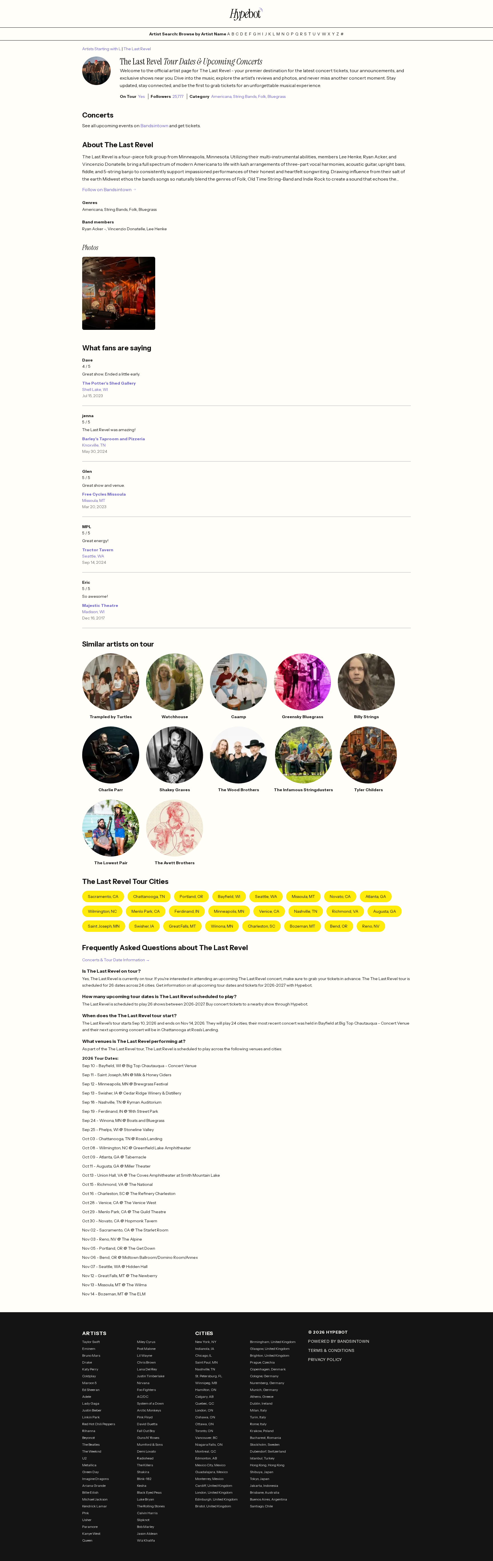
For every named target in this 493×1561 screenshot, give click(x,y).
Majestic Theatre (100, 605)
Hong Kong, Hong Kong (267, 1465)
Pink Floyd (145, 1417)
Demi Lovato (146, 1451)
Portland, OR (191, 896)
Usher (87, 1520)
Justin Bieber (92, 1410)
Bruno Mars (91, 1355)
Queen (87, 1540)
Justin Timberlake (150, 1376)
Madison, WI (93, 611)
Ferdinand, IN (187, 911)
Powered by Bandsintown (338, 1341)
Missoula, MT (93, 500)
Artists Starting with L (102, 48)
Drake (87, 1362)
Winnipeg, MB (206, 1383)
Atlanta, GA (375, 896)
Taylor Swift (91, 1342)
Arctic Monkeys (149, 1410)
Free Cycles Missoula (104, 494)
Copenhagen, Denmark (268, 1369)
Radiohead (145, 1458)
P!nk (85, 1513)
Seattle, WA (93, 556)
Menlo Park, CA (146, 911)
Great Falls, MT (182, 926)
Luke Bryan (145, 1499)
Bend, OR (338, 926)
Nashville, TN (305, 911)
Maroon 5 (89, 1383)
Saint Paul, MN (206, 1362)
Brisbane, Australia (264, 1492)
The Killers (145, 1465)
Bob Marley (145, 1526)
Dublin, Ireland (261, 1403)
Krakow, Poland (262, 1431)
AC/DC (142, 1396)
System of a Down (150, 1403)
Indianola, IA (204, 1348)
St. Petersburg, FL (208, 1376)
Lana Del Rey (147, 1369)
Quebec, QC (204, 1403)
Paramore (90, 1526)
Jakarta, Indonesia (264, 1485)
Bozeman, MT (302, 926)
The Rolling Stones (151, 1506)
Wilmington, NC (102, 911)
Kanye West (91, 1533)
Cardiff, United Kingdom (213, 1485)
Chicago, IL (203, 1355)
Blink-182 (144, 1479)
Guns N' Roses (148, 1437)
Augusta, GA (384, 911)
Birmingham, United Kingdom (273, 1342)
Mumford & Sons (150, 1444)
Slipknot (143, 1520)
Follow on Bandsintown (107, 189)
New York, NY (206, 1342)
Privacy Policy (325, 1359)
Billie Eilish (90, 1492)
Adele (86, 1396)
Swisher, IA (144, 926)
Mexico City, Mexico (210, 1465)
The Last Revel (137, 48)
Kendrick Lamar (94, 1506)
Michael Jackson (95, 1499)
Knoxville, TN (94, 445)
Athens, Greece (261, 1396)
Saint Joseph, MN (104, 926)
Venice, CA (269, 911)
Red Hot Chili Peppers (98, 1424)
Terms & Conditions (331, 1350)
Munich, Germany (264, 1390)
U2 (84, 1458)
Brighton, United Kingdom (269, 1355)
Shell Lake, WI (95, 389)
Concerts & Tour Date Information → (116, 959)
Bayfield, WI (229, 896)
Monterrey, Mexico (209, 1479)
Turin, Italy (258, 1417)
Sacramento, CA (103, 896)
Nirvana (143, 1383)
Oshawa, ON (205, 1417)
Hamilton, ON (205, 1390)
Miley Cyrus (146, 1342)
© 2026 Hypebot (328, 1332)
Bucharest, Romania (265, 1437)
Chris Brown (146, 1362)
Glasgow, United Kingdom (270, 1348)
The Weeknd (91, 1451)
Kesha (141, 1485)
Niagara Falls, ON (209, 1444)
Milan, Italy (258, 1410)
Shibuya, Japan (261, 1472)
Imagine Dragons (95, 1479)
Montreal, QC (205, 1451)
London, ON (204, 1410)
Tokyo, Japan (259, 1479)
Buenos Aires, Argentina (268, 1499)
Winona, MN (222, 926)
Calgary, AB (204, 1396)
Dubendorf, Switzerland (268, 1451)
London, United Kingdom (214, 1492)
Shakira (143, 1472)
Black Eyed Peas (149, 1492)
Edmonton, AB (206, 1458)
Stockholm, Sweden (265, 1444)
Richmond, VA (345, 911)
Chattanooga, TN (149, 896)
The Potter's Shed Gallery (109, 383)
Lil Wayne (144, 1355)
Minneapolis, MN (229, 911)
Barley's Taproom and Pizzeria (113, 438)
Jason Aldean (147, 1533)
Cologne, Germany (264, 1376)
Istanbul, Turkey (262, 1458)
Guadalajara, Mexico (211, 1472)
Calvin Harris (147, 1513)
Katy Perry (90, 1369)
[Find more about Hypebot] (246, 13)
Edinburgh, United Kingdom (216, 1499)
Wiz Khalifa (146, 1540)
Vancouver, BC (206, 1437)
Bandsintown (154, 125)
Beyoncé (88, 1437)
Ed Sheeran (91, 1390)
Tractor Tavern (97, 549)
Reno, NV (370, 926)
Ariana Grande (94, 1485)
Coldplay (89, 1376)
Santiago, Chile (261, 1506)
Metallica (89, 1465)
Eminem (88, 1348)
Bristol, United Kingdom (213, 1506)
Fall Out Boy (146, 1431)
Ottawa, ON (204, 1424)
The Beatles (91, 1444)
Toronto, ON (204, 1431)
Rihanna (88, 1431)
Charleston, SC (261, 926)
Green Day (90, 1472)
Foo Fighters (146, 1390)
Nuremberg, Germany (267, 1383)
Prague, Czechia (262, 1362)
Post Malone (146, 1348)
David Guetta (147, 1424)
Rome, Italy (258, 1424)
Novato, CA (340, 896)
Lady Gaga (90, 1403)
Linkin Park (91, 1417)
